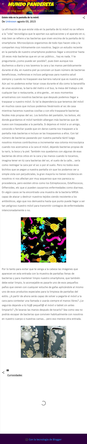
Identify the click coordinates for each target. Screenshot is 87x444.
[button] (83, 18)
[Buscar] (83, 4)
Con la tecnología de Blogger (45, 439)
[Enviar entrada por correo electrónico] (7, 370)
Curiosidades (14, 375)
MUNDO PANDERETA (30, 5)
